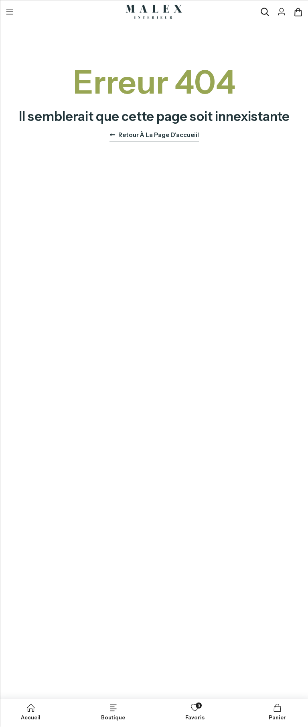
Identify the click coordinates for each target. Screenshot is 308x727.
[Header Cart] (298, 12)
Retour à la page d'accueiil (158, 135)
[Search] (264, 12)
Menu (9, 12)
